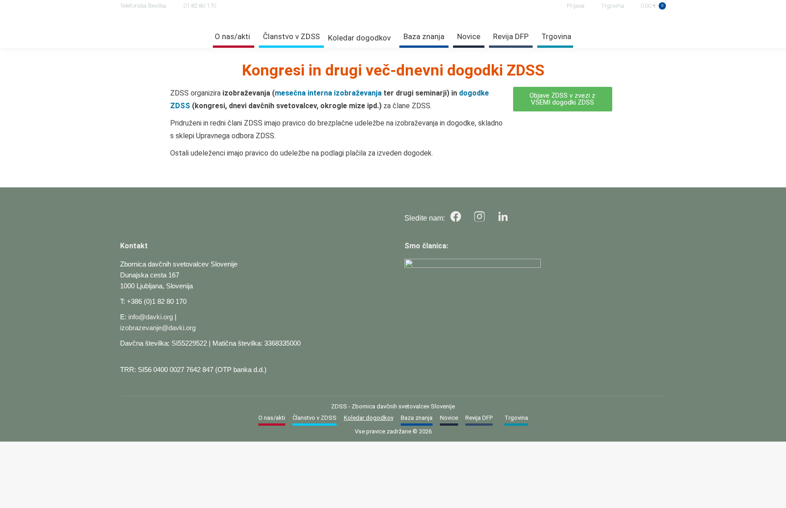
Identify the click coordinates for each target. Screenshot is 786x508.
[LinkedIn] (503, 216)
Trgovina (612, 5)
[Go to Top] (772, 494)
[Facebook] (455, 216)
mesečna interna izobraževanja (328, 93)
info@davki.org (150, 317)
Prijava (575, 5)
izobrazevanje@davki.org (158, 328)
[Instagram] (479, 216)
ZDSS (339, 406)
